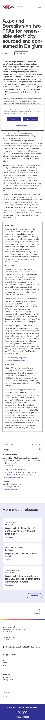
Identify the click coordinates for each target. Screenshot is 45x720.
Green (5, 663)
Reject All (14, 119)
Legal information (23, 707)
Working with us (8, 680)
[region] (22, 118)
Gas (4, 660)
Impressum (34, 707)
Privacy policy (11, 707)
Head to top (38, 613)
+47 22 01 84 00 (9, 639)
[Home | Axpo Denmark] (10, 7)
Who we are (7, 677)
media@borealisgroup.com (13, 477)
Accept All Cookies (30, 119)
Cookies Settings (22, 125)
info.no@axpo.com (10, 637)
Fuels (4, 665)
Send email (36, 444)
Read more (9, 537)
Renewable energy (21, 53)
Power (5, 658)
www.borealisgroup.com (16, 358)
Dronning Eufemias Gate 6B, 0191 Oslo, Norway (23, 647)
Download (39, 444)
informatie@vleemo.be (11, 489)
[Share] (3, 53)
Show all (34, 596)
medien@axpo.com (10, 465)
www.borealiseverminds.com (18, 360)
